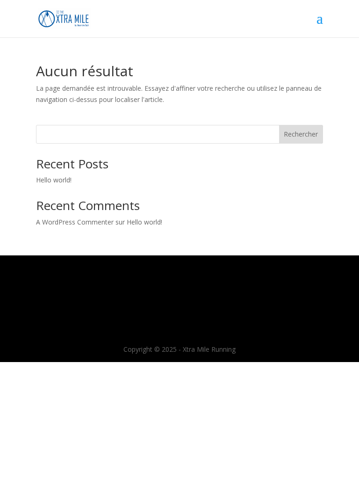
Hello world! (54, 179)
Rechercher (301, 134)
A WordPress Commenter (75, 222)
